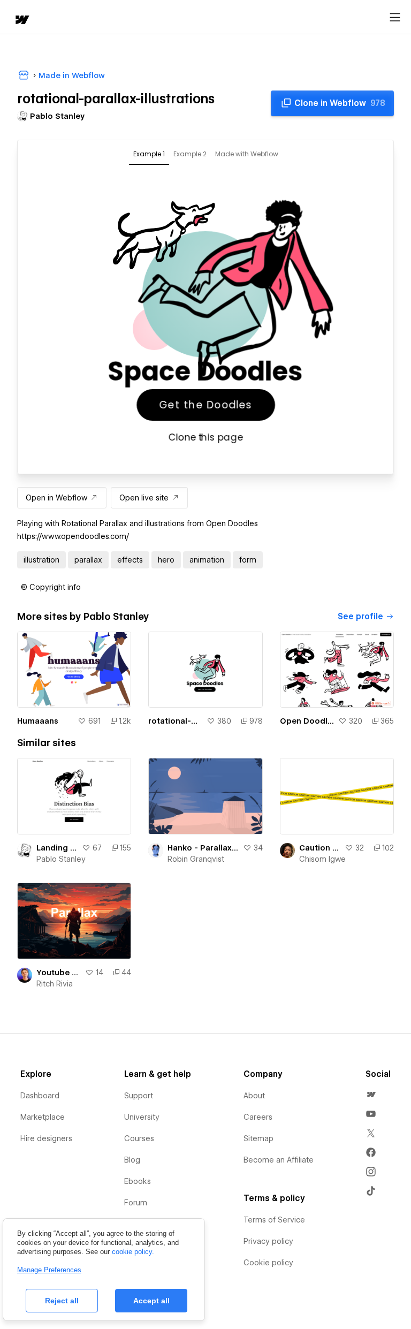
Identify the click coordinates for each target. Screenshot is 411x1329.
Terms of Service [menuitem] (274, 1220)
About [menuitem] (254, 1095)
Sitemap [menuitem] (258, 1138)
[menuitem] (371, 1094)
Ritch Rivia (54, 983)
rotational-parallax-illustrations (175, 721)
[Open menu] (395, 18)
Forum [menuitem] (135, 1202)
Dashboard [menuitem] (39, 1095)
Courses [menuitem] (139, 1138)
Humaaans (37, 721)
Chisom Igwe (322, 859)
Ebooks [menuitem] (137, 1181)
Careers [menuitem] (257, 1117)
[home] (21, 20)
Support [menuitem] (138, 1095)
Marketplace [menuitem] (42, 1117)
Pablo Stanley (61, 859)
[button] (51, 587)
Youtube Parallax (58, 972)
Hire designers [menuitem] (46, 1138)
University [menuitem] (141, 1117)
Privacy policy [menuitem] (268, 1241)
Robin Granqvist (196, 859)
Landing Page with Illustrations (57, 848)
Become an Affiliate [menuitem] (278, 1160)
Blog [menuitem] (132, 1160)
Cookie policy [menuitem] (268, 1262)
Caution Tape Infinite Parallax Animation (319, 848)
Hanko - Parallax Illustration (203, 848)
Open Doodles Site (307, 721)
